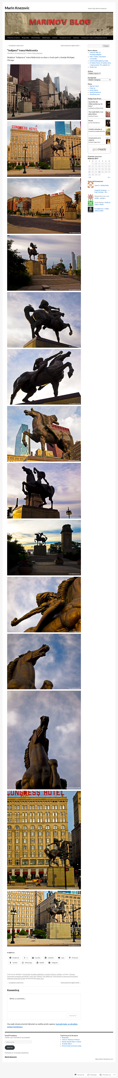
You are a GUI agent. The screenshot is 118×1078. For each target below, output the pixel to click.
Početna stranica (13, 38)
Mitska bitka (105, 185)
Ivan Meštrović (47, 976)
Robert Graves (94, 116)
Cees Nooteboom (95, 122)
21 (89, 172)
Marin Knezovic (17, 8)
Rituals (90, 120)
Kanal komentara (95, 92)
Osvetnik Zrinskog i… (101, 190)
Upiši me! (10, 1047)
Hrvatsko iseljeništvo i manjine (40, 974)
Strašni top (93, 67)
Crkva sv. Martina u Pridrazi (71, 1039)
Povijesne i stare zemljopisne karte (94, 38)
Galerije (76, 38)
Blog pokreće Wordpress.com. (104, 1059)
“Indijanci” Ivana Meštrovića (22, 50)
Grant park (32, 976)
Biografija (25, 38)
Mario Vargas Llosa (95, 142)
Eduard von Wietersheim (96, 108)
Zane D (96, 185)
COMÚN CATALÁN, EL (95, 129)
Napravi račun (94, 86)
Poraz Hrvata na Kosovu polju (71, 1046)
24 (99, 172)
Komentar (73, 1016)
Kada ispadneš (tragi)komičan (71, 45)
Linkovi (54, 38)
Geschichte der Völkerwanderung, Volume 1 (95, 104)
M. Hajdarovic (98, 208)
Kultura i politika (56, 974)
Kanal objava (94, 90)
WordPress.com (95, 94)
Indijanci (39, 976)
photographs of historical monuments (65, 976)
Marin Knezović (37, 53)
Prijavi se (92, 88)
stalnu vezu (40, 978)
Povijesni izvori (65, 38)
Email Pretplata (11, 1035)
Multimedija (35, 38)
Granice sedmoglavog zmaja (99, 61)
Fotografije (26, 974)
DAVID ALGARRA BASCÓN (97, 131)
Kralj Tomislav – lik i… (101, 192)
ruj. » (109, 177)
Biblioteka (46, 38)
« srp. (89, 177)
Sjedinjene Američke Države (16, 978)
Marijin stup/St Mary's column (71, 1041)
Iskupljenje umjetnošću (15, 45)
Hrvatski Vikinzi (67, 1044)
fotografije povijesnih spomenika (18, 976)
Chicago (72, 974)
